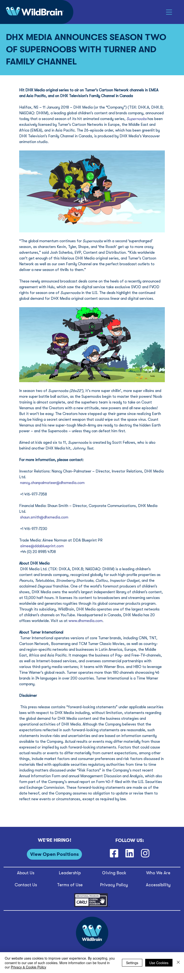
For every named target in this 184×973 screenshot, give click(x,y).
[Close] (178, 962)
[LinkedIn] (129, 853)
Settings (132, 962)
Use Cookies (158, 962)
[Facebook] (114, 853)
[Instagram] (145, 853)
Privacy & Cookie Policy (28, 967)
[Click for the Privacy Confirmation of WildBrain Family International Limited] (92, 906)
